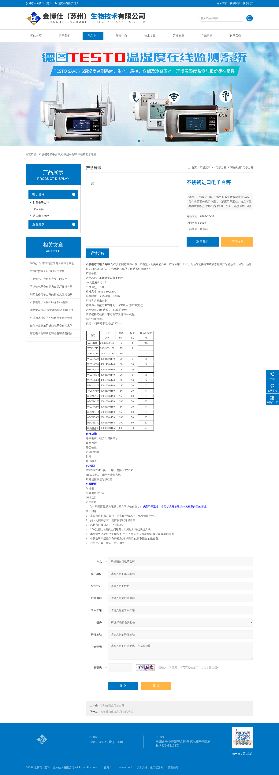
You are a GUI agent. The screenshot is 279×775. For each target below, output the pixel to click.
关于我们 (64, 35)
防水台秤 (38, 209)
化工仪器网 (156, 767)
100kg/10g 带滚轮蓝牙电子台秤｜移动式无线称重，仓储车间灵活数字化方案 (53, 263)
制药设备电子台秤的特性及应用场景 (51, 294)
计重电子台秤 (41, 202)
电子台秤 (38, 194)
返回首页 (222, 3)
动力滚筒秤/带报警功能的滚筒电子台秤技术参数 (53, 310)
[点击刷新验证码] (145, 667)
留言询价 (237, 241)
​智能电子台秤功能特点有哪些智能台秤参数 (53, 333)
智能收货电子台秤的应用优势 (47, 271)
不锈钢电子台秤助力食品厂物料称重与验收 (53, 286)
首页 (194, 167)
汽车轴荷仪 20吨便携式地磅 (116, 711)
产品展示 (205, 167)
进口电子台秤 (41, 215)
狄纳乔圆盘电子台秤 (112, 705)
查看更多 (38, 224)
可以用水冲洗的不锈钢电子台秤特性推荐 (53, 317)
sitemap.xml (125, 767)
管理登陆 (173, 767)
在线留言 (235, 3)
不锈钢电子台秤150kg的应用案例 (49, 302)
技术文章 (150, 35)
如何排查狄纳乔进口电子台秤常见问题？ (53, 325)
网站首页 (36, 35)
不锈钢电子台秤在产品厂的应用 (48, 279)
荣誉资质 (178, 35)
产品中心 (93, 35)
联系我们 (248, 3)
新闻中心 (121, 35)
